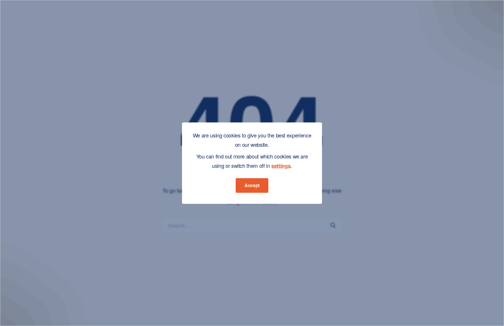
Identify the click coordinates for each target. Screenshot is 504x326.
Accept (252, 185)
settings (280, 165)
